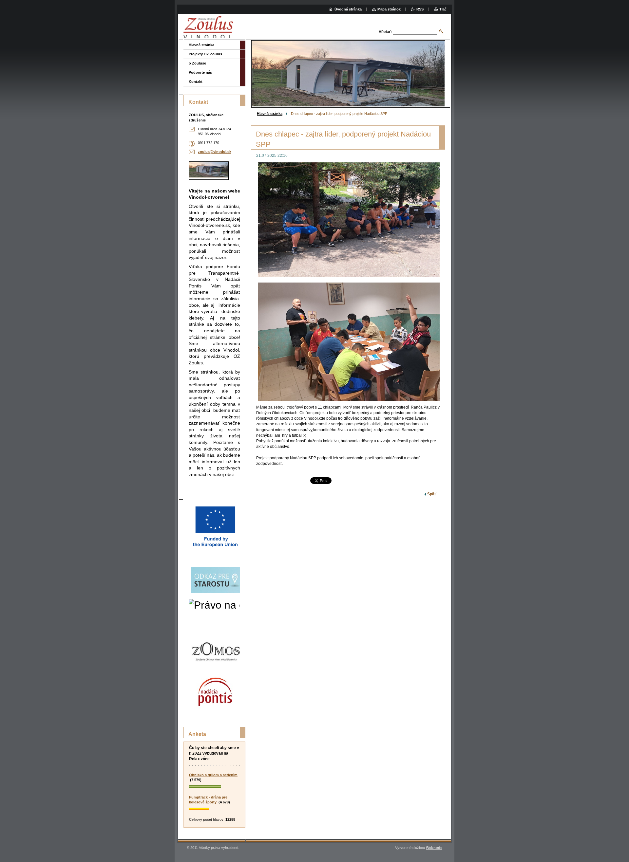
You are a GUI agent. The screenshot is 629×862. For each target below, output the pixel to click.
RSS (420, 9)
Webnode (434, 848)
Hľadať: (385, 32)
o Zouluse (197, 63)
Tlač (443, 9)
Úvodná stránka (348, 9)
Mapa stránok (389, 9)
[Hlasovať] (214, 787)
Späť (431, 494)
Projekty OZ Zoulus (205, 54)
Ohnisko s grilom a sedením (213, 775)
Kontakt (195, 81)
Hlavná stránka (269, 114)
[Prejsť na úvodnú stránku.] (208, 28)
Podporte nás (200, 72)
